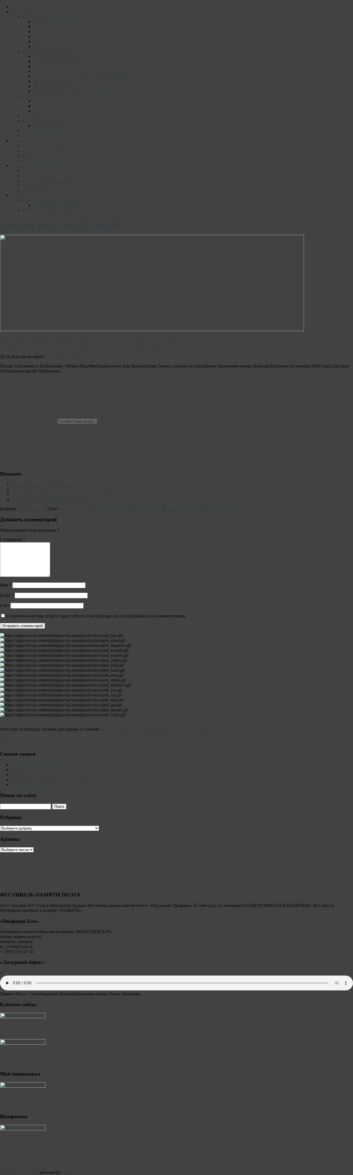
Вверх (6, 1167)
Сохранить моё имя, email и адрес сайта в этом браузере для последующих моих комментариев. (96, 616)
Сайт (4, 605)
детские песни (150, 508)
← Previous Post (14, 738)
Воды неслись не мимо (32, 784)
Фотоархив (21, 11)
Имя (5, 585)
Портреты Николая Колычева (49, 51)
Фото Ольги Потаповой (55, 71)
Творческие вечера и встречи (49, 180)
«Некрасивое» (46, 125)
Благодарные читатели (54, 111)
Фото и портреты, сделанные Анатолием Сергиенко (82, 76)
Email (7, 595)
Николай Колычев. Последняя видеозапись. (52, 499)
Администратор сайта (20, 1158)
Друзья (39, 46)
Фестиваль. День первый (56, 205)
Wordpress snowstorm (19, 1172)
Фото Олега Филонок (53, 86)
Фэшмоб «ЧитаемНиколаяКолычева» (57, 210)
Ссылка (239, 508)
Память (29, 135)
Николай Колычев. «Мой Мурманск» (46, 484)
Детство (40, 21)
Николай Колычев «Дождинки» (41, 494)
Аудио (17, 140)
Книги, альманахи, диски (46, 120)
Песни (28, 155)
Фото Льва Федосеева (53, 81)
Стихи (28, 150)
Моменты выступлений (55, 101)
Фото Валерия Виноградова (59, 56)
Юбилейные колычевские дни (39, 769)
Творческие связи (38, 116)
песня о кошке (215, 508)
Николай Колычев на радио (48, 160)
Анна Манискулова (116, 508)
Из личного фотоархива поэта (50, 16)
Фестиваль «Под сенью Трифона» (54, 200)
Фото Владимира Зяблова (57, 61)
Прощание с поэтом (41, 130)
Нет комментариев (63, 356)
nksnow (68, 1172)
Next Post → (11, 743)
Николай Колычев (183, 508)
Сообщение (12, 539)
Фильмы (30, 190)
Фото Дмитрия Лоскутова (57, 66)
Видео (17, 165)
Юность (40, 26)
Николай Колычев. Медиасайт (60, 223)
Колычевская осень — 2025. (37, 764)
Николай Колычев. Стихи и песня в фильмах (53, 779)
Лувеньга (42, 31)
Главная (18, 6)
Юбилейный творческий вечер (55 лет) (70, 106)
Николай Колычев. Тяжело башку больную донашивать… (65, 489)
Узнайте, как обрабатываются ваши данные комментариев (156, 729)
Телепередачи (35, 185)
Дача (37, 41)
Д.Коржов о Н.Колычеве (34, 774)
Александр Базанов (77, 508)
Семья (39, 36)
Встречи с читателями (43, 96)
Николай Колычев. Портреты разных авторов (76, 91)
